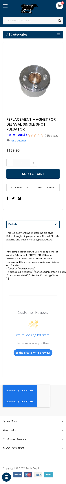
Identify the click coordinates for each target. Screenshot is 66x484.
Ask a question (19, 140)
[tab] (33, 224)
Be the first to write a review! (33, 352)
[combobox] (33, 20)
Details (12, 224)
